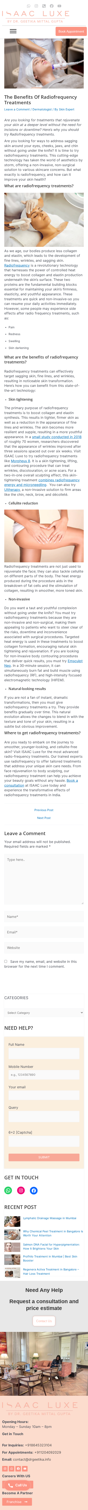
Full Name (16, 1044)
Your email (17, 1087)
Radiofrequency (17, 265)
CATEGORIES (16, 998)
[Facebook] (34, 1190)
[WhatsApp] (8, 1190)
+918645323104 (38, 1445)
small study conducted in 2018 (57, 437)
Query (13, 1107)
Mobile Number (21, 1066)
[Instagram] (21, 1190)
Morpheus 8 (20, 461)
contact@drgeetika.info (32, 1459)
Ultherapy (12, 489)
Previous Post (43, 810)
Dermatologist (42, 109)
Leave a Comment (17, 109)
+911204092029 (47, 1452)
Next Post (44, 818)
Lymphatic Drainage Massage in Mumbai (49, 1218)
